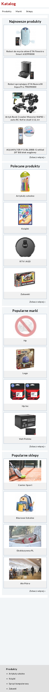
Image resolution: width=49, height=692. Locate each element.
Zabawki (12, 689)
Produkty (6, 11)
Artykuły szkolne (17, 674)
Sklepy (29, 11)
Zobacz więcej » (37, 157)
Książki (12, 679)
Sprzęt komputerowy (19, 684)
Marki (19, 11)
